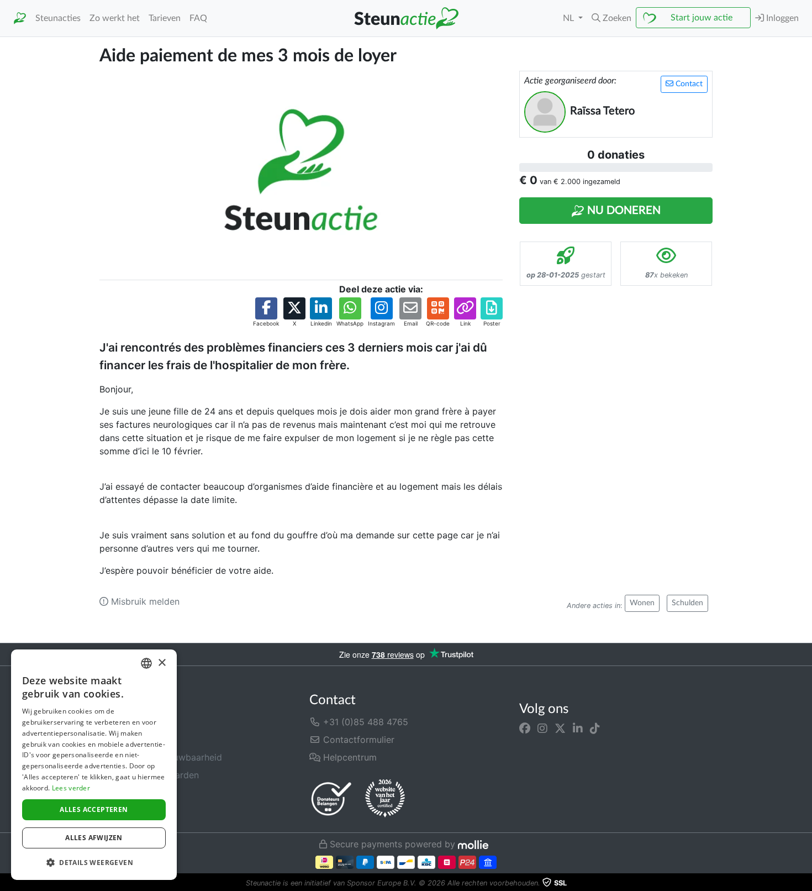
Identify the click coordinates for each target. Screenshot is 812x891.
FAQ (198, 18)
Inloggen (781, 18)
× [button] (161, 663)
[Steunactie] (20, 18)
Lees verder (71, 788)
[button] (611, 18)
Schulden (687, 603)
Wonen (642, 603)
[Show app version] (804, 883)
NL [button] (569, 18)
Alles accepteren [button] (94, 809)
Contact (688, 84)
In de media (123, 739)
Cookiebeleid (127, 810)
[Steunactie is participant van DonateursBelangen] (331, 798)
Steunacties (58, 18)
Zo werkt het (114, 18)
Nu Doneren (622, 210)
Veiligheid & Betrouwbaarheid (160, 757)
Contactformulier (357, 739)
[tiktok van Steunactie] (595, 728)
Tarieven (165, 18)
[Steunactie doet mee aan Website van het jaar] (385, 798)
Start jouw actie (701, 17)
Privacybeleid (127, 792)
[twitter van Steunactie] (560, 728)
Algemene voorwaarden (149, 774)
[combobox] (146, 663)
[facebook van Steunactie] (524, 728)
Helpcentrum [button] (348, 757)
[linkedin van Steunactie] (578, 728)
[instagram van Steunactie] (542, 728)
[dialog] (94, 764)
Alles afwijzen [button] (94, 837)
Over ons (118, 721)
